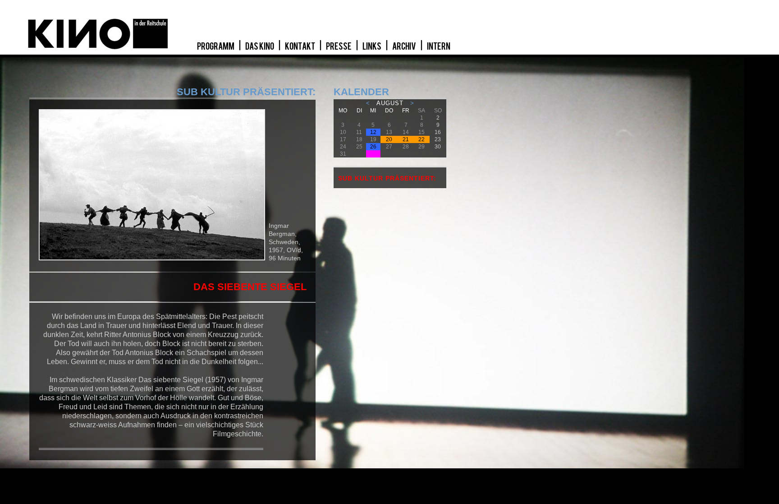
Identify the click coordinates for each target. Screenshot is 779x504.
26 (373, 146)
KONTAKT (300, 46)
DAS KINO (260, 46)
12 (373, 132)
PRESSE (339, 46)
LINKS (372, 46)
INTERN (438, 46)
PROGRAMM (216, 46)
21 (406, 139)
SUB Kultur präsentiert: (387, 178)
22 (421, 139)
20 (389, 139)
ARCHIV (404, 46)
